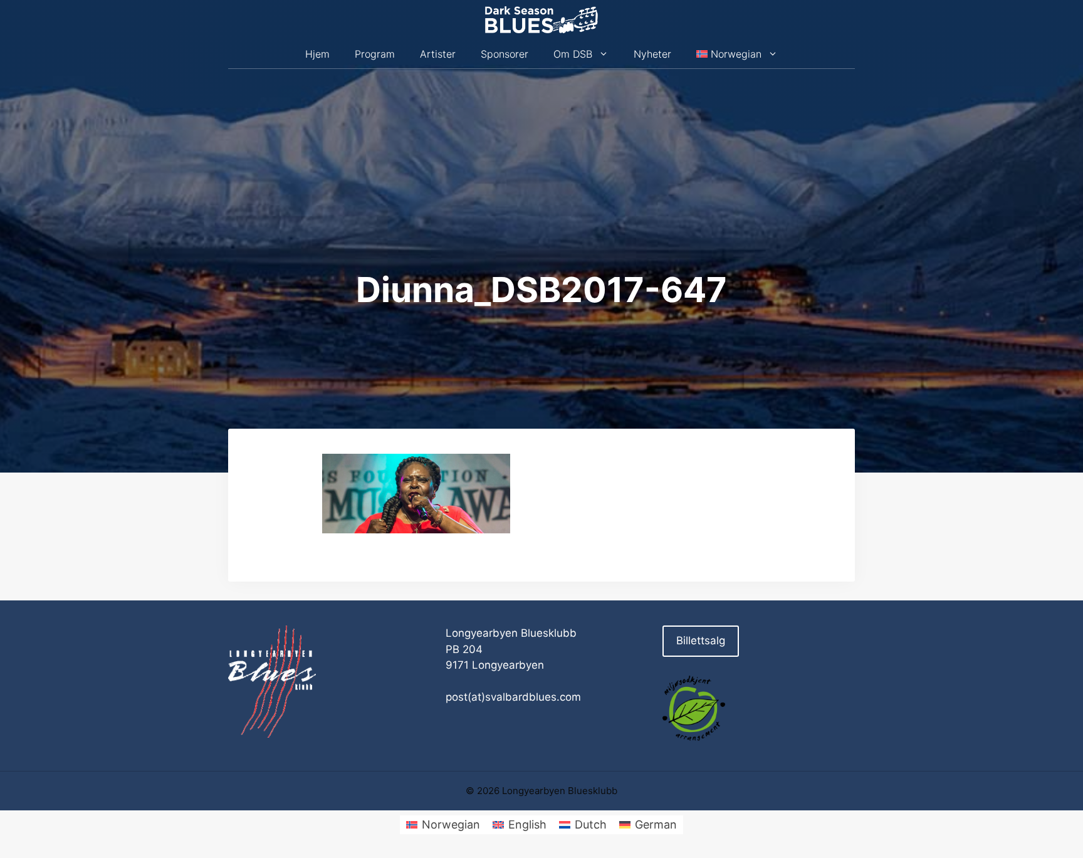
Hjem (317, 54)
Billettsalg (700, 640)
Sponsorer (504, 54)
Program (375, 54)
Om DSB (572, 54)
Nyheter (652, 54)
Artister (438, 54)
